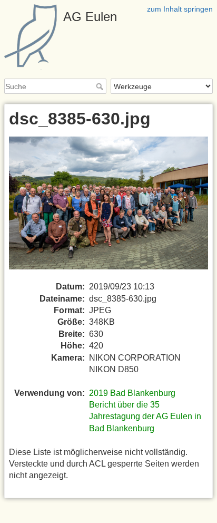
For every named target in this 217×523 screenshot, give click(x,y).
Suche (101, 86)
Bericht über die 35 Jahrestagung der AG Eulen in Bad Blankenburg (145, 416)
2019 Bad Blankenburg (132, 393)
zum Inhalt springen (180, 9)
